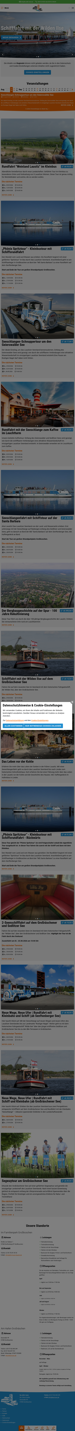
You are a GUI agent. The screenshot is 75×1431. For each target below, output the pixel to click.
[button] (72, 702)
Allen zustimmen (13, 726)
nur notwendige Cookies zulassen (43, 726)
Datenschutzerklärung (15, 720)
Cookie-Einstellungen (39, 720)
